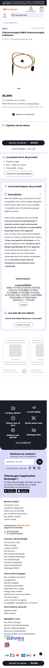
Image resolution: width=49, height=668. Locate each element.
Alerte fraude (10, 613)
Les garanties (10, 580)
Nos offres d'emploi (12, 622)
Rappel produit (10, 610)
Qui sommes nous (12, 542)
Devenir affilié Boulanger (14, 628)
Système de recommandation (17, 594)
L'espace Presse (11, 548)
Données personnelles (13, 586)
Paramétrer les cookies (14, 588)
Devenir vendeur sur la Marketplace (19, 634)
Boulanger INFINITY (12, 568)
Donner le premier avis (22, 39)
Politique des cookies (13, 591)
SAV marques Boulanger (14, 556)
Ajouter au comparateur (25, 114)
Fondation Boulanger (13, 562)
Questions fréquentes (13, 508)
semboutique (33, 104)
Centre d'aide (10, 519)
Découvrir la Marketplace (15, 631)
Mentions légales (11, 583)
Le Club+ (21, 100)
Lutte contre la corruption (15, 600)
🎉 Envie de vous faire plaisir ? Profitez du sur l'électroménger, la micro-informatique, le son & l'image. (23, 2)
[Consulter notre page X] (34, 468)
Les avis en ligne (11, 597)
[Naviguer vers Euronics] (23, 638)
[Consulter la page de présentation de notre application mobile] (10, 491)
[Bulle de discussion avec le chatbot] (41, 654)
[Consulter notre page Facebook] (29, 468)
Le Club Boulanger (12, 559)
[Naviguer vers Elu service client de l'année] (23, 645)
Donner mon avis (23, 325)
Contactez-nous (11, 505)
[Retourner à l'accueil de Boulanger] (10, 9)
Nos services (9, 551)
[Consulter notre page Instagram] (38, 468)
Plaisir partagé (10, 545)
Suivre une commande (14, 511)
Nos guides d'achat (12, 516)
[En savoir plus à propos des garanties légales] (33, 148)
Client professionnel (12, 565)
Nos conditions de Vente (14, 577)
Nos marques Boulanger (14, 554)
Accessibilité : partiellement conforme (21, 603)
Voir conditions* (23, 442)
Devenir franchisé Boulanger (16, 625)
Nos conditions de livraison (15, 513)
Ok (39, 462)
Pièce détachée (11, 23)
